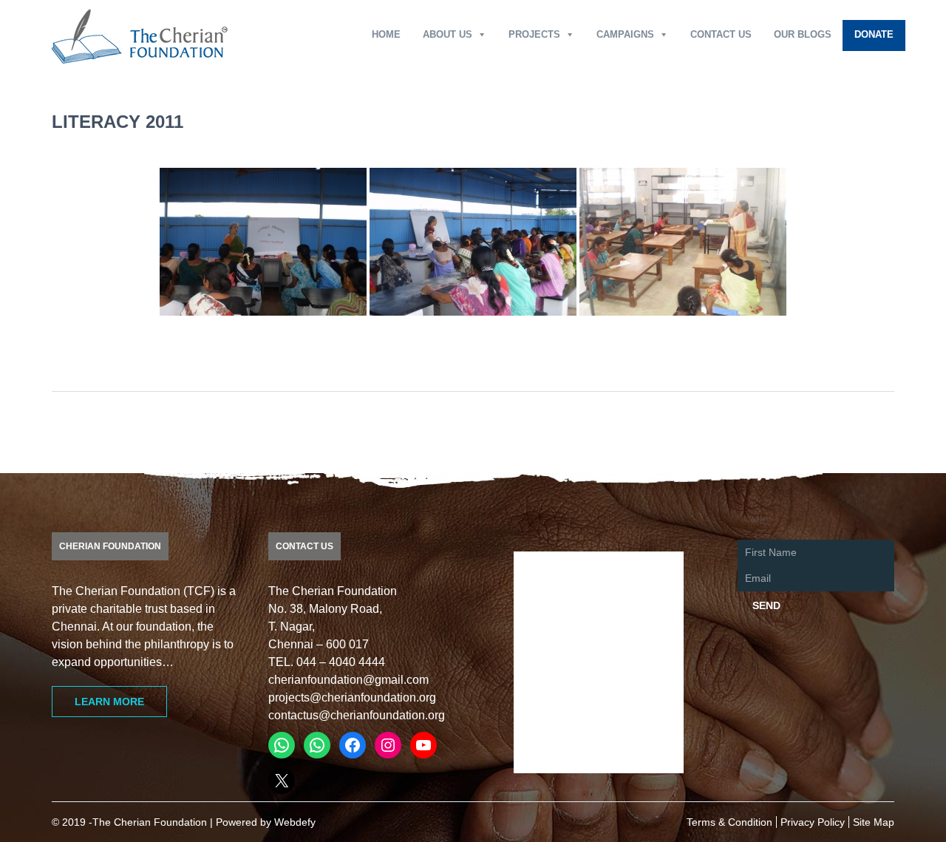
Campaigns (625, 34)
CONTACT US (721, 34)
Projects (534, 34)
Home (386, 34)
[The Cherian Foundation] (140, 36)
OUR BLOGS (802, 34)
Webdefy (295, 822)
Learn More (109, 701)
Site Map (873, 822)
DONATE (874, 34)
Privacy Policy (812, 822)
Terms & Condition (729, 822)
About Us (447, 34)
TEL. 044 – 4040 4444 (326, 662)
